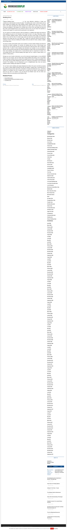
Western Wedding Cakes (7, 15)
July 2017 (49, 413)
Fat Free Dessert (50, 166)
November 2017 (50, 405)
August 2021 (49, 322)
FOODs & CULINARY (43, 11)
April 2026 (49, 223)
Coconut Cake (49, 153)
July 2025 (49, 236)
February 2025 (49, 245)
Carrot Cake (49, 142)
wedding (11, 19)
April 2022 (49, 309)
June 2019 (49, 371)
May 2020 (49, 351)
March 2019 (49, 377)
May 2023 (49, 285)
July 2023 (49, 281)
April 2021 (49, 330)
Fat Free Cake (49, 164)
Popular (50, 466)
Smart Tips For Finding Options (53, 483)
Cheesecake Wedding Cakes (52, 147)
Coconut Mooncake (50, 155)
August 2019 (49, 367)
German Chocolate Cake (51, 173)
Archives (49, 132)
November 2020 (50, 339)
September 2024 (50, 255)
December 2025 (50, 230)
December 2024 (50, 249)
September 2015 (50, 454)
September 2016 (50, 431)
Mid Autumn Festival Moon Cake (53, 187)
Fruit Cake (49, 172)
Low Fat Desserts (50, 185)
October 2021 (49, 319)
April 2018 (49, 396)
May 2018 (49, 394)
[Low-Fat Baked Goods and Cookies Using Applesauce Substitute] (50, 469)
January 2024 (49, 270)
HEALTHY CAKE (28, 11)
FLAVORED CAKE (20, 11)
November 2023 (50, 274)
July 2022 (49, 304)
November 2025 (50, 232)
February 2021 (49, 334)
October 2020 (49, 341)
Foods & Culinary (50, 170)
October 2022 (49, 298)
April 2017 (49, 418)
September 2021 (50, 321)
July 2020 (49, 347)
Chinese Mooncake (50, 151)
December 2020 (50, 337)
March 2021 (49, 332)
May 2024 (49, 262)
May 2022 (49, 307)
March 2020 (49, 354)
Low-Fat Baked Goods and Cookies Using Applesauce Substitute (59, 471)
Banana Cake (49, 138)
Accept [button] (52, 528)
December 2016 (50, 426)
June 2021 (49, 326)
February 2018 (49, 399)
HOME (4, 11)
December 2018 (50, 382)
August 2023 (49, 279)
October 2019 (49, 364)
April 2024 (49, 264)
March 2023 (49, 289)
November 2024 (50, 251)
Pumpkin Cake (50, 202)
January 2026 (49, 229)
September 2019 (50, 366)
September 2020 (50, 343)
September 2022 (50, 300)
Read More (56, 528)
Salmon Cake (49, 205)
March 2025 (49, 244)
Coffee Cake (49, 157)
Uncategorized (50, 213)
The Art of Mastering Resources (53, 512)
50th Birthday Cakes (51, 136)
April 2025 (49, 242)
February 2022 (49, 313)
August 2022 (49, 302)
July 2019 (49, 369)
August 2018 (49, 390)
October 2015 (49, 452)
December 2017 (50, 403)
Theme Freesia (18, 526)
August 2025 (49, 234)
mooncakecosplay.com (7, 526)
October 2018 (49, 386)
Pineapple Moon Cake (51, 200)
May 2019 (49, 373)
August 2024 (49, 257)
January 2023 (49, 292)
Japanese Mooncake (51, 177)
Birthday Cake (49, 140)
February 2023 (49, 291)
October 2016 (49, 429)
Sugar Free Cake (50, 211)
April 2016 (49, 441)
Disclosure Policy (50, 462)
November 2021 (50, 317)
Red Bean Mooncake (51, 204)
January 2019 (49, 381)
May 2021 (49, 328)
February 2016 (49, 444)
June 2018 (49, 392)
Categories (49, 131)
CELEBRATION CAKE (11, 11)
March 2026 (49, 225)
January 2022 (49, 315)
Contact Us (49, 461)
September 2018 (50, 388)
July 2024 (49, 259)
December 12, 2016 (50, 480)
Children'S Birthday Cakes (52, 149)
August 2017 (49, 411)
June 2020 (49, 349)
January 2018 (49, 401)
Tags (61, 466)
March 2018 (49, 397)
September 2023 (50, 277)
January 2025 (49, 247)
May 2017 (49, 416)
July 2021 (49, 324)
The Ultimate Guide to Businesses (54, 492)
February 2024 (49, 268)
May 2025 (49, 240)
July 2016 (49, 435)
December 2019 (50, 360)
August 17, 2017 (5, 19)
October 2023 (49, 275)
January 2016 (49, 446)
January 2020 (49, 358)
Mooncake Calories (50, 194)
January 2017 (49, 424)
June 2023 (49, 283)
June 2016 (49, 437)
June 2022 (49, 306)
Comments (56, 466)
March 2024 (49, 266)
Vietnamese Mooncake (51, 215)
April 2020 (49, 352)
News (48, 196)
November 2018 (50, 384)
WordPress (21, 526)
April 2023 (49, 287)
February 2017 (49, 422)
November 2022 (50, 296)
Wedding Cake (50, 217)
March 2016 (49, 443)
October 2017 (49, 407)
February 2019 (49, 379)
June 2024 (49, 260)
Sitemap (48, 463)
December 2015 (50, 448)
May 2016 (49, 439)
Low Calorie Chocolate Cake (52, 183)
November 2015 (50, 450)
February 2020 (49, 356)
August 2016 (49, 433)
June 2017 (49, 414)
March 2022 (49, 311)
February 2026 (49, 227)
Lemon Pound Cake (50, 179)
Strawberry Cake (50, 209)
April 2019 (49, 375)
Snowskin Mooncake (51, 207)
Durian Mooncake (50, 162)
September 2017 (50, 409)
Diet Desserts (49, 160)
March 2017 (49, 420)
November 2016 (50, 428)
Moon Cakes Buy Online (51, 190)
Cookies (48, 158)
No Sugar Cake (50, 198)
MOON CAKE (35, 11)
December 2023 (50, 272)
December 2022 (50, 294)
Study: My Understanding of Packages (55, 496)
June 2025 (49, 238)
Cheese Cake (49, 145)
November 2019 (50, 362)
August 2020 (49, 345)
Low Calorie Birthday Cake (52, 181)
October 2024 (49, 253)
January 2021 (49, 336)
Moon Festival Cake (50, 192)
